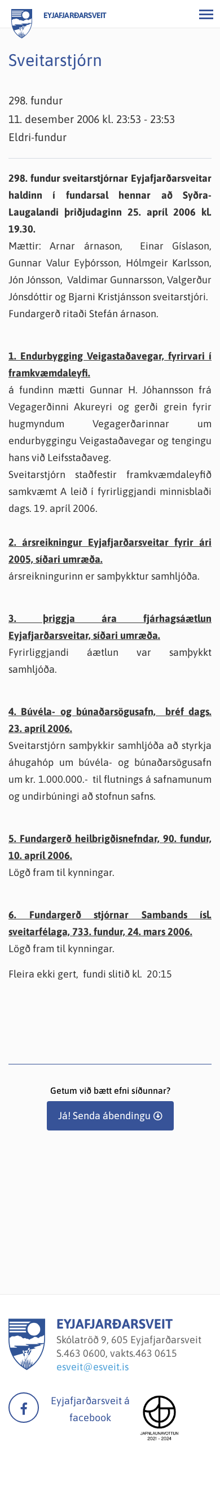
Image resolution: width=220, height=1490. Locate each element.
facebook (23, 1407)
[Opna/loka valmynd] (206, 14)
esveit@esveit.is (92, 1367)
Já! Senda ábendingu (104, 1115)
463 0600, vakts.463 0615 (120, 1353)
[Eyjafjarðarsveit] (26, 1367)
